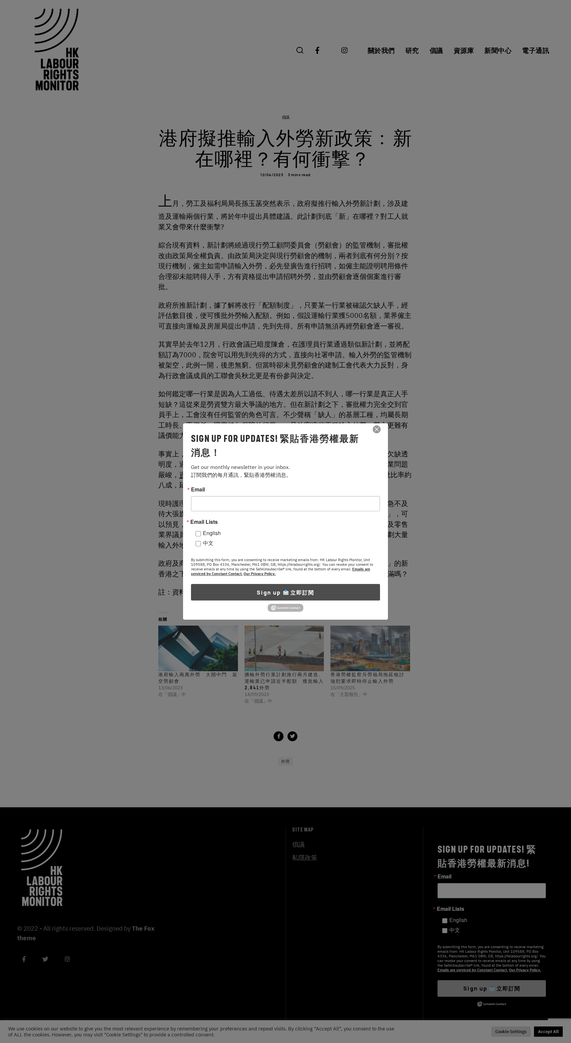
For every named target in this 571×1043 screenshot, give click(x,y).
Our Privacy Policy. (260, 573)
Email (198, 489)
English (212, 533)
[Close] (376, 429)
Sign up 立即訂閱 (285, 592)
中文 (208, 543)
